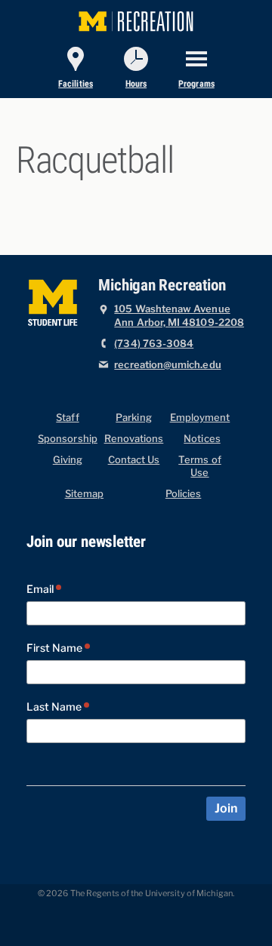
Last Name (55, 707)
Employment (200, 417)
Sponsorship (67, 438)
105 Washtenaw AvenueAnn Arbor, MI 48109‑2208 (179, 316)
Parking (133, 417)
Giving (67, 459)
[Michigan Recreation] (136, 19)
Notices (202, 438)
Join (225, 808)
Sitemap (84, 493)
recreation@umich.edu (167, 364)
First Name (55, 648)
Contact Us (134, 459)
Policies (183, 493)
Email (41, 589)
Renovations (134, 438)
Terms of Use (199, 466)
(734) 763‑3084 (153, 343)
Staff (67, 417)
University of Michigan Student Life (54, 301)
